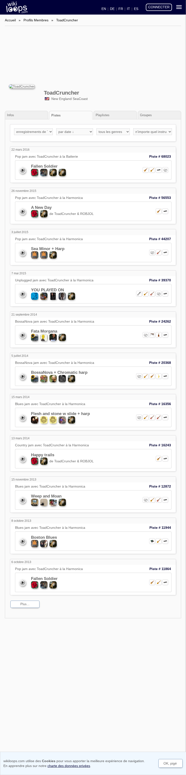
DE (112, 9)
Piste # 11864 (160, 569)
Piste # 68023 (160, 156)
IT (128, 9)
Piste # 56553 (160, 198)
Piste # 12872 (160, 486)
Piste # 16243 (160, 445)
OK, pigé (170, 763)
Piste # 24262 (160, 321)
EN (103, 9)
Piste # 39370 (160, 280)
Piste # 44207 (160, 239)
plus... (25, 604)
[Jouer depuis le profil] (22, 170)
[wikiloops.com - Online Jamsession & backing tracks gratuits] (15, 7)
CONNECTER (159, 7)
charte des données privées (68, 766)
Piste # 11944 (160, 528)
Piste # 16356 (160, 404)
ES (136, 9)
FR (120, 9)
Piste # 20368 (160, 363)
